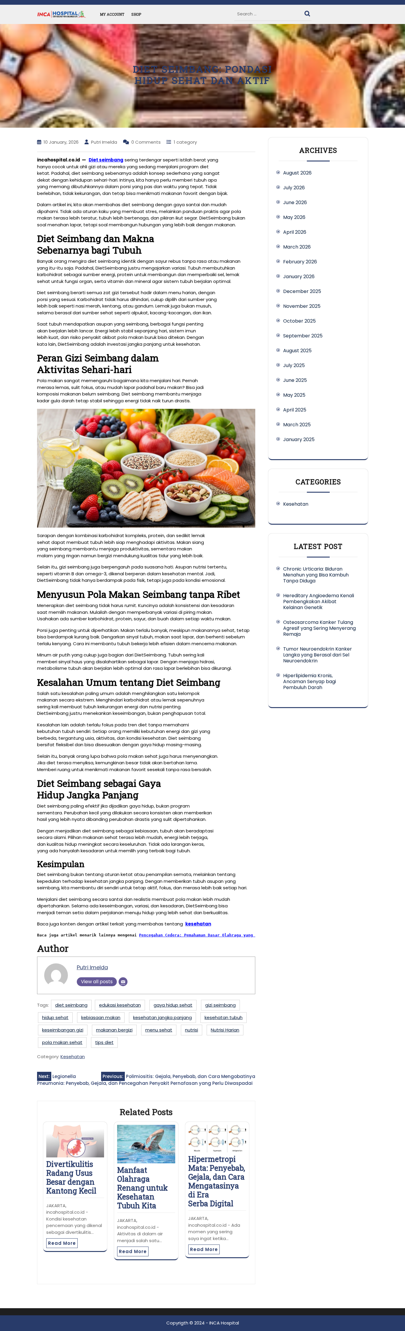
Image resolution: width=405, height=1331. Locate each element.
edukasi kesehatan (120, 1005)
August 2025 (297, 350)
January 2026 (299, 276)
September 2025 (303, 335)
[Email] (123, 981)
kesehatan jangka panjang (162, 1017)
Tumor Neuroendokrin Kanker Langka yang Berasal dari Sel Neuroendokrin (317, 655)
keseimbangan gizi (62, 1030)
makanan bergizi (114, 1030)
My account (112, 14)
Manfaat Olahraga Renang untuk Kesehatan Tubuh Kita (142, 1187)
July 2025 (294, 365)
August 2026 (297, 172)
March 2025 (297, 424)
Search (308, 12)
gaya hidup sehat (173, 1005)
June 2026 (295, 202)
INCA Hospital (224, 1323)
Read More (62, 1243)
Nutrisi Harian (225, 1030)
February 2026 (300, 261)
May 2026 (294, 217)
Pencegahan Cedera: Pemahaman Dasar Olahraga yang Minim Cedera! (212, 935)
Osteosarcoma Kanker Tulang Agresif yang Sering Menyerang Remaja (319, 628)
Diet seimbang (106, 160)
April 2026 (294, 232)
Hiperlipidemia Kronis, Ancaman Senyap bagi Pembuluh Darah (309, 681)
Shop (136, 14)
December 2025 (302, 291)
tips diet (104, 1042)
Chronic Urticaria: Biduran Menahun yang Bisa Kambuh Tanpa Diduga (316, 575)
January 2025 (299, 439)
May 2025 (294, 395)
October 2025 (299, 321)
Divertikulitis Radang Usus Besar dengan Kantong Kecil (71, 1177)
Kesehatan (72, 1056)
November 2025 (302, 306)
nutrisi (191, 1030)
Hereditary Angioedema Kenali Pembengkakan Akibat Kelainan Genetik (318, 601)
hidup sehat (55, 1017)
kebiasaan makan (100, 1017)
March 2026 (297, 247)
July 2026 (294, 187)
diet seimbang (71, 1005)
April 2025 (294, 409)
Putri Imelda (92, 967)
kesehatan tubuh (224, 1017)
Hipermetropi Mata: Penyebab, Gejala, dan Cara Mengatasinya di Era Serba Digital (216, 1181)
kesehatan (198, 924)
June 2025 (295, 380)
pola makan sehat (62, 1042)
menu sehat (158, 1030)
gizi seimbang (220, 1005)
